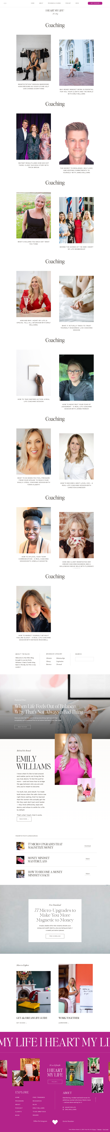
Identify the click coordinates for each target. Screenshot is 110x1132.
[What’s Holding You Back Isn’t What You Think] (33, 215)
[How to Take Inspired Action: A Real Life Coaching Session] (33, 373)
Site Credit (105, 1129)
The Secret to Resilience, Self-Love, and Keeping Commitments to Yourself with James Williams (76, 170)
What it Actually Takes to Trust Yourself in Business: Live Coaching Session (77, 328)
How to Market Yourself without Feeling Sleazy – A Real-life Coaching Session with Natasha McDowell (34, 638)
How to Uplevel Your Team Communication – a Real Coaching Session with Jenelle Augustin (34, 559)
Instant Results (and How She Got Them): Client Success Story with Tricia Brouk (33, 165)
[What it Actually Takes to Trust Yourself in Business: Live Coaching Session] (76, 299)
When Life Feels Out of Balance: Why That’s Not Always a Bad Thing (48, 709)
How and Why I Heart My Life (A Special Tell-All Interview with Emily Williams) (34, 323)
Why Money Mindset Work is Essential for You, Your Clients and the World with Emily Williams (77, 92)
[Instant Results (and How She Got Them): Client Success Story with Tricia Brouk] (33, 136)
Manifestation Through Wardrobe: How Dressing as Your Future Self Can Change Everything (33, 86)
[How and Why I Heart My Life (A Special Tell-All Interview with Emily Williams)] (33, 294)
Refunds (99, 1129)
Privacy (94, 1129)
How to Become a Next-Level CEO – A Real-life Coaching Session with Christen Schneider (76, 485)
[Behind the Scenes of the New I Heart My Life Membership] (76, 220)
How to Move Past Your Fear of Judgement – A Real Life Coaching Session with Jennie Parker (76, 407)
